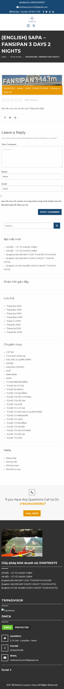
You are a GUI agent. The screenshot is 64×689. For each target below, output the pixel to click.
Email (4, 183)
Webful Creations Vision (26, 685)
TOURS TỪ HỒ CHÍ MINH (18, 430)
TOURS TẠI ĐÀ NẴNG (16, 393)
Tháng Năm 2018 (14, 317)
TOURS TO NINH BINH (17, 415)
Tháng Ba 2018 (13, 324)
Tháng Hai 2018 (13, 328)
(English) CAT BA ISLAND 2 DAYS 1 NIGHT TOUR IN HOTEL (29, 588)
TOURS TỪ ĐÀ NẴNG (16, 423)
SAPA (28, 88)
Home (3, 57)
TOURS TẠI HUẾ (14, 404)
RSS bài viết (11, 461)
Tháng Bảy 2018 (14, 309)
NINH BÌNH (11, 374)
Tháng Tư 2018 (13, 321)
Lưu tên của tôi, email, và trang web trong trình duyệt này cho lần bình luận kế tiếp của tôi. (31, 203)
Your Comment (8, 144)
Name (4, 171)
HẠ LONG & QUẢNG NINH (18, 359)
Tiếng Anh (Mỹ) (36, 108)
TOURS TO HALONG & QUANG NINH (24, 411)
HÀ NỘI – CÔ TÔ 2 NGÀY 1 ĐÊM (21, 247)
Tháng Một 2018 (14, 332)
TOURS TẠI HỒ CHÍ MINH (18, 397)
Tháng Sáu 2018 (13, 313)
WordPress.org (13, 469)
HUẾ (8, 370)
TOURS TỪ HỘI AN (15, 434)
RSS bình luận (12, 465)
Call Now (32, 513)
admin (20, 88)
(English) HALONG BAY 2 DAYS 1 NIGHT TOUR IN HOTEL (28, 584)
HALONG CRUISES (15, 367)
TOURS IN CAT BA (15, 385)
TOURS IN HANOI (15, 389)
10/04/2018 (9, 88)
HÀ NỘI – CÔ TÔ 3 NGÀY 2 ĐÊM (21, 250)
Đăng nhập (11, 458)
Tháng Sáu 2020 (13, 306)
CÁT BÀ (10, 352)
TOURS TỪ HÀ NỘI (15, 426)
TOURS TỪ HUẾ (14, 438)
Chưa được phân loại (15, 355)
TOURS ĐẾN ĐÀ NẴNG (17, 382)
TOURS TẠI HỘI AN (15, 400)
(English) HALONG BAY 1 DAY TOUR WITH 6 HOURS (31, 254)
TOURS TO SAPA (15, 57)
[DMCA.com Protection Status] (16, 627)
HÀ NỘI (10, 363)
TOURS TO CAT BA (15, 408)
